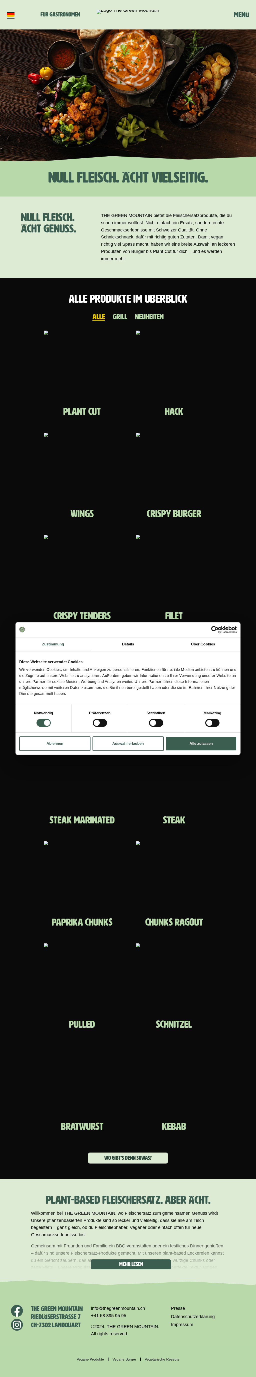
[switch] (100, 723)
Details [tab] (128, 644)
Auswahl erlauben (128, 743)
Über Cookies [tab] (203, 644)
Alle (98, 317)
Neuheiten (149, 317)
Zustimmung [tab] (53, 644)
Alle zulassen (201, 743)
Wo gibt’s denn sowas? (128, 1158)
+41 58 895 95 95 (108, 1315)
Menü (241, 14)
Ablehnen (54, 743)
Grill (120, 317)
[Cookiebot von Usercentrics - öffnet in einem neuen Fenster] (215, 629)
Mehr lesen (131, 1264)
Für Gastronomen (60, 14)
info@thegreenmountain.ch (118, 1308)
